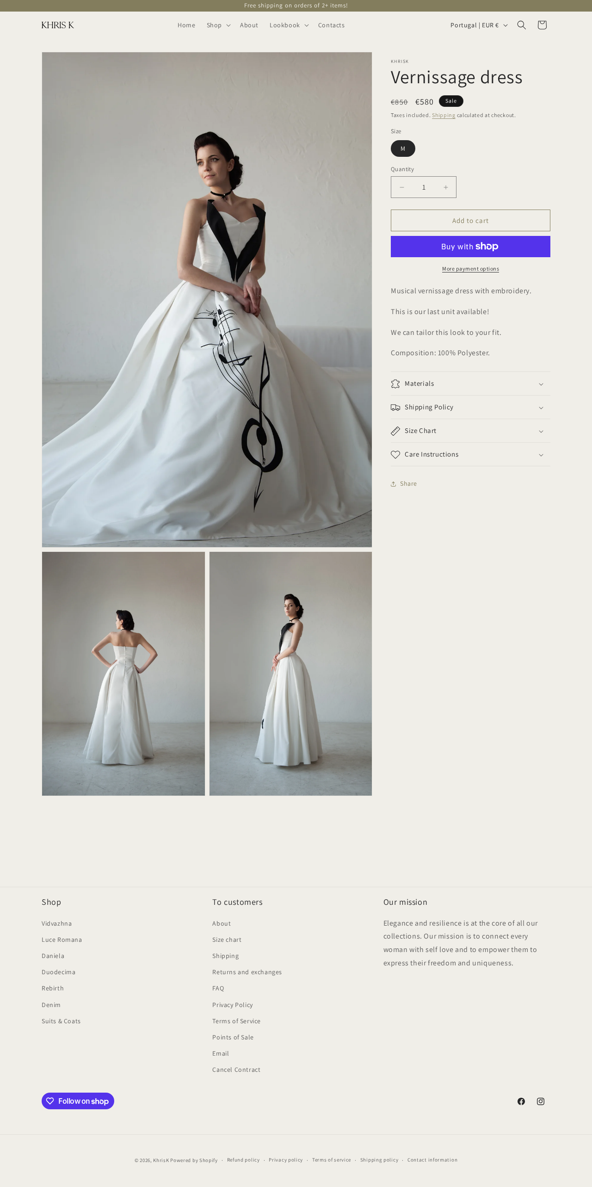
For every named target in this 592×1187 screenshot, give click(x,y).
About (221, 923)
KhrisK (161, 1160)
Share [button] (408, 483)
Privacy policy (286, 1160)
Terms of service (331, 1160)
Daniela (53, 956)
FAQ (218, 988)
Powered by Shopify (194, 1160)
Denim (51, 1004)
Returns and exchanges (247, 972)
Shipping (444, 114)
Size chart (226, 939)
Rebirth (53, 988)
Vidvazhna (57, 923)
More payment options (470, 268)
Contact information (432, 1160)
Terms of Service (236, 1020)
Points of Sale (232, 1036)
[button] (217, 25)
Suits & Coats (61, 1020)
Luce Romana (62, 939)
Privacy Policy (232, 1004)
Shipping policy (379, 1160)
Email (220, 1053)
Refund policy (243, 1160)
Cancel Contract (236, 1069)
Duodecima (58, 972)
